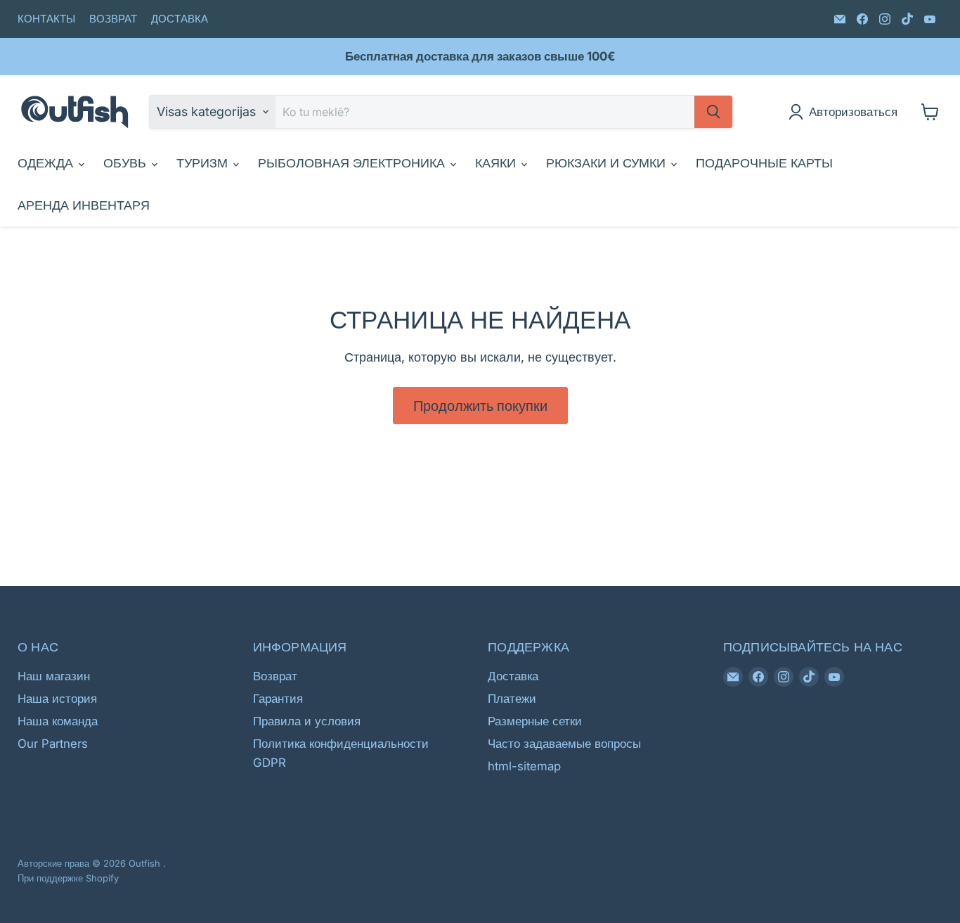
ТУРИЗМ (203, 162)
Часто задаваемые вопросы (564, 744)
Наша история (57, 699)
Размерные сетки (535, 721)
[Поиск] (713, 112)
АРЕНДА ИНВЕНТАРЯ (84, 205)
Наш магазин (54, 676)
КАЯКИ (497, 162)
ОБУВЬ (126, 162)
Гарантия (278, 699)
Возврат (275, 676)
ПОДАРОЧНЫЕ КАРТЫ (764, 162)
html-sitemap (524, 766)
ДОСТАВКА (179, 19)
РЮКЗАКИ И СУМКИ (607, 162)
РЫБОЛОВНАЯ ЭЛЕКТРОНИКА (353, 162)
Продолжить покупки (480, 405)
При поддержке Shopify (68, 878)
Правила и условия (307, 721)
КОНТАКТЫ (46, 19)
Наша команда (58, 721)
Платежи (512, 699)
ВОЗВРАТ (113, 19)
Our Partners (53, 744)
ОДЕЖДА (47, 162)
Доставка (513, 676)
